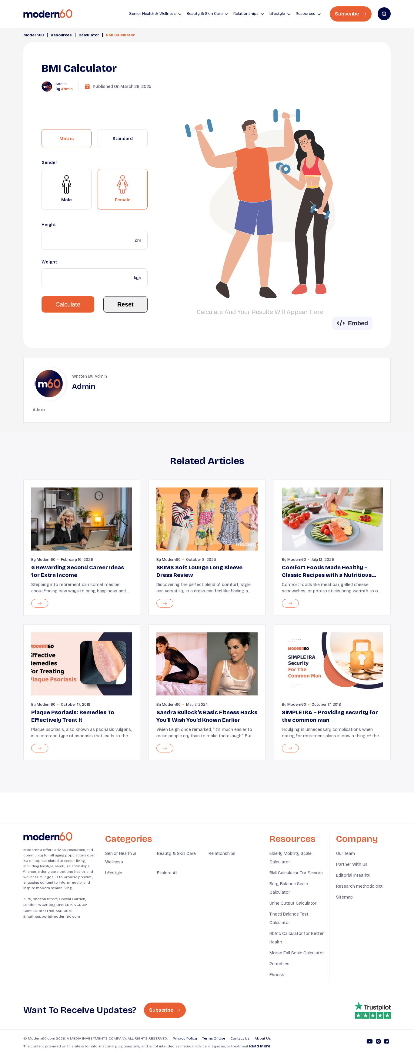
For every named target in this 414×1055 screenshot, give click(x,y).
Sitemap (344, 897)
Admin (67, 89)
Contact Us (239, 1038)
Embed (358, 323)
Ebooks (276, 974)
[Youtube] (369, 1042)
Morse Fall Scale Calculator (296, 953)
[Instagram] (378, 1042)
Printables (279, 963)
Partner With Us (352, 864)
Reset (125, 304)
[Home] (47, 836)
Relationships (222, 853)
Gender (49, 162)
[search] (384, 13)
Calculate (67, 304)
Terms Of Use (213, 1038)
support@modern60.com (57, 916)
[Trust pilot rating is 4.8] (372, 1010)
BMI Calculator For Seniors (296, 873)
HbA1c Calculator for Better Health (296, 938)
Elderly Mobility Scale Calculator (290, 858)
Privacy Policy (185, 1038)
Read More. (260, 1046)
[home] (47, 13)
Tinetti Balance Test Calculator (289, 918)
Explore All (167, 873)
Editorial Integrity (353, 875)
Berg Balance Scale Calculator (288, 888)
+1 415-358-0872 (58, 911)
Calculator (88, 35)
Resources (61, 35)
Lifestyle (113, 873)
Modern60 (33, 35)
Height (49, 224)
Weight (49, 262)
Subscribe (347, 14)
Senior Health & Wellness (120, 858)
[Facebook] (386, 1042)
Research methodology (359, 886)
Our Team (345, 853)
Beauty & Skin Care (176, 853)
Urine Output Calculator (292, 903)
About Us (263, 1038)
